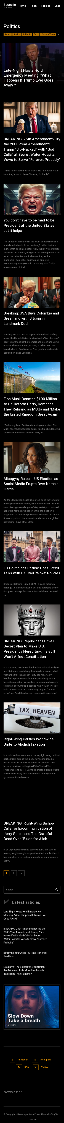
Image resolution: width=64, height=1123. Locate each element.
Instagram (46, 1059)
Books (17, 34)
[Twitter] (36, 1067)
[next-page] (21, 873)
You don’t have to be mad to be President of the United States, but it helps (29, 225)
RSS (27, 1067)
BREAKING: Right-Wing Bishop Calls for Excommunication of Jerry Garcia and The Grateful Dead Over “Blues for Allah (29, 831)
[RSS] (19, 1067)
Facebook (23, 1059)
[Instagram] (35, 1060)
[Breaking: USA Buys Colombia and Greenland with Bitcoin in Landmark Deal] (32, 292)
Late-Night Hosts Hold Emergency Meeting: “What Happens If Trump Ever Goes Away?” (25, 915)
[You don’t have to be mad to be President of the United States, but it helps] (32, 199)
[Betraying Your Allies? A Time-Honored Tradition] (55, 956)
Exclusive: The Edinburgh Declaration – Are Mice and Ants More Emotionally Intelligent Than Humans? (25, 970)
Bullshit (27, 34)
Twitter (44, 1067)
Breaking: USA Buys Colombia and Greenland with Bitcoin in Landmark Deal (31, 318)
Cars (36, 34)
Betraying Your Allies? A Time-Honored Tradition (25, 954)
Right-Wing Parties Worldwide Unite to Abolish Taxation (29, 741)
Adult (7, 34)
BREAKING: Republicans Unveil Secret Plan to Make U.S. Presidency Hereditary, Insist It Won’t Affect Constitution (29, 648)
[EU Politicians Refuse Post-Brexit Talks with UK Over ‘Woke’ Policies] (32, 546)
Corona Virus (48, 34)
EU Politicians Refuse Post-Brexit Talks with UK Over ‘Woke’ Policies (32, 570)
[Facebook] (12, 1060)
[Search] (56, 890)
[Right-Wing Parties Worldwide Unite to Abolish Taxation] (32, 717)
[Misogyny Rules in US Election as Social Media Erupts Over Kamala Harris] (32, 457)
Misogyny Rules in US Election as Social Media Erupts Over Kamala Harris (31, 484)
